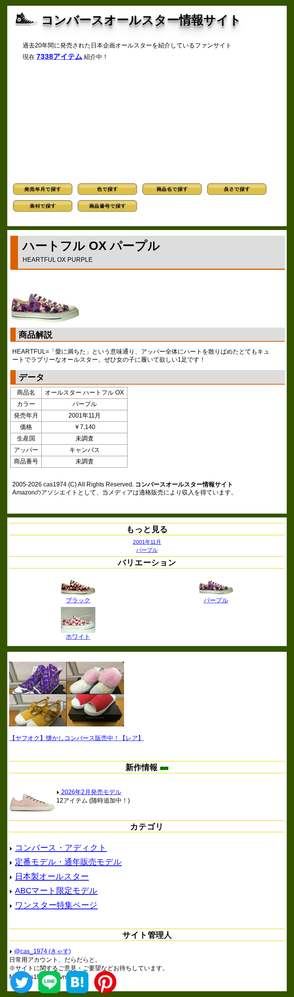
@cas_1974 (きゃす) (42, 951)
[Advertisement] (147, 122)
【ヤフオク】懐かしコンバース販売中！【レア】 (76, 738)
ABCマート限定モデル (56, 890)
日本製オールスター (52, 876)
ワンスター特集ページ (56, 905)
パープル (147, 550)
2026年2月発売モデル (90, 792)
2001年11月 (147, 542)
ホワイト (78, 636)
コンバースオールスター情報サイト (141, 20)
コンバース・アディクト (61, 847)
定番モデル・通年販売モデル (68, 861)
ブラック (78, 600)
